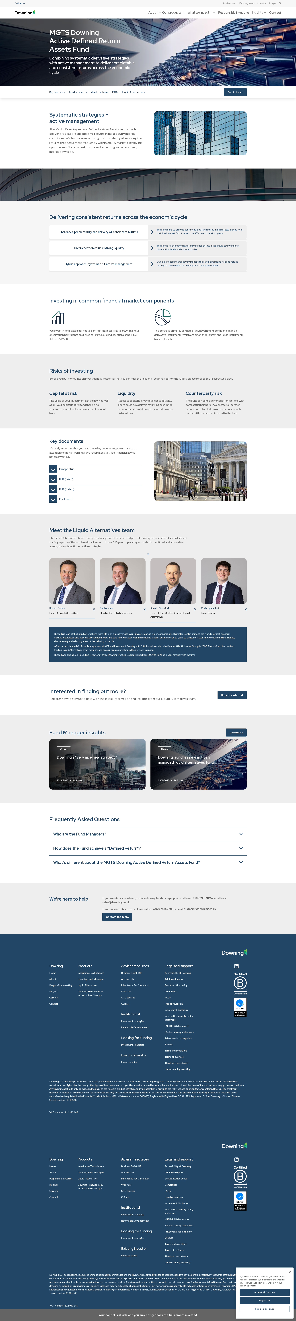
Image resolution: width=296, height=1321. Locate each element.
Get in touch (235, 92)
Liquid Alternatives (133, 92)
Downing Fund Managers (91, 978)
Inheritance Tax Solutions (91, 972)
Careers (53, 997)
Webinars (126, 991)
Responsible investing (233, 13)
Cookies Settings (264, 1309)
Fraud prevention (174, 1003)
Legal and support (179, 966)
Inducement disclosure (176, 1009)
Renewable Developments (135, 1027)
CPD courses (128, 997)
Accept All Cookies (264, 1292)
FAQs (115, 92)
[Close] (289, 1272)
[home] (25, 13)
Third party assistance (176, 1062)
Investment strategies (132, 1021)
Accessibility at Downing (178, 972)
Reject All (264, 1300)
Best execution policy (176, 985)
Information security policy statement (179, 1017)
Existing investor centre (252, 3)
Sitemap (169, 1044)
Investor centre (129, 1062)
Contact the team (117, 917)
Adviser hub (127, 978)
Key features (57, 92)
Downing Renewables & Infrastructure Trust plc (90, 993)
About (52, 978)
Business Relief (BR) (131, 972)
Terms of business (174, 1056)
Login (272, 3)
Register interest (232, 695)
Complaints (171, 991)
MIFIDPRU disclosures (177, 1025)
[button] (20, 3)
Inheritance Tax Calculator (135, 985)
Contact (275, 13)
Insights (53, 991)
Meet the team (99, 92)
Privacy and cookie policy (178, 1038)
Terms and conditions (176, 1050)
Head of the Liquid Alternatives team (83, 633)
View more (236, 732)
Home (52, 972)
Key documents (77, 92)
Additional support (175, 978)
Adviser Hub (229, 3)
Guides (125, 1003)
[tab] (72, 588)
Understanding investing (177, 1069)
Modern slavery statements (179, 1032)
